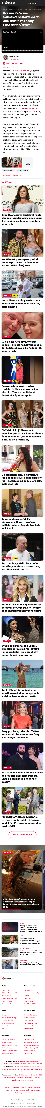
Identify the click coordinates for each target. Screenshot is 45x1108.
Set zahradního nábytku (25, 1069)
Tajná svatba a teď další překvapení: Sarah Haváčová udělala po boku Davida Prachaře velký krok (21, 524)
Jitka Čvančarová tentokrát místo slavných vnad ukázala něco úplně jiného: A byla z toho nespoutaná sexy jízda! (22, 220)
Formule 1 (5, 1026)
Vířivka (22, 1072)
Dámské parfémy (9, 1077)
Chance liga (5, 1015)
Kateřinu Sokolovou (20, 71)
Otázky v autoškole (30, 1050)
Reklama (16, 1087)
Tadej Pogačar (28, 998)
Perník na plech (28, 1028)
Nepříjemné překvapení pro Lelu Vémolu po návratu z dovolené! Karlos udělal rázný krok (20, 262)
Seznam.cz (32, 3)
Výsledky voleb (7, 996)
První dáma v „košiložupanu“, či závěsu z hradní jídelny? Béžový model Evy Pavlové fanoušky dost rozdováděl (22, 821)
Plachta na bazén (25, 1067)
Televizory (37, 1077)
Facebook (8, 1087)
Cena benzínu (17, 1063)
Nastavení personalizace (22, 1093)
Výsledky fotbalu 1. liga (9, 1018)
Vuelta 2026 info (29, 990)
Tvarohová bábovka (30, 1023)
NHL (3, 1028)
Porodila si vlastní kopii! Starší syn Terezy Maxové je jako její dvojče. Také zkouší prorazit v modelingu (22, 607)
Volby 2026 (5, 990)
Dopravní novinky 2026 (31, 1045)
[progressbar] (22, 50)
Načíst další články (22, 834)
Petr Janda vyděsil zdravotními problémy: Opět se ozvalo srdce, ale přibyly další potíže (21, 566)
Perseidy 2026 (7, 1063)
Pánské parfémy (27, 1080)
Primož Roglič (28, 1001)
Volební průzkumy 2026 (9, 993)
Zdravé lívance (28, 1020)
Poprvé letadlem (7, 1042)
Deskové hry (28, 1077)
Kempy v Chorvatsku (8, 1040)
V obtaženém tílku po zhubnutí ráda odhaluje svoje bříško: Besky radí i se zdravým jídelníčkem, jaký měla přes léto (22, 479)
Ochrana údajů (24, 1090)
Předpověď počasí (32, 1061)
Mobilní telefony (24, 1075)
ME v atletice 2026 (8, 1023)
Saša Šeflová (14, 56)
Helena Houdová (30, 108)
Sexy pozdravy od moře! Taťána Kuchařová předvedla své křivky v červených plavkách (21, 734)
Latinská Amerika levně (9, 1050)
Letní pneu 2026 (29, 1040)
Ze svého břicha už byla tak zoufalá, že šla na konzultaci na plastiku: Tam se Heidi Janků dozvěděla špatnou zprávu (20, 391)
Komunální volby (7, 1004)
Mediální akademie (34, 1087)
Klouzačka (12, 1069)
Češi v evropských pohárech (32, 1063)
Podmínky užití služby (11, 1090)
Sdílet (16, 63)
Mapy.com (21, 1061)
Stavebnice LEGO (36, 1075)
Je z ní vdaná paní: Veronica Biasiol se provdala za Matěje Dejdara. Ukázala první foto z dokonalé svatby (22, 777)
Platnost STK (28, 1053)
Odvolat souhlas (36, 1090)
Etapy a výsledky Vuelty (31, 993)
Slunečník (5, 1069)
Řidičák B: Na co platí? (31, 1048)
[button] (40, 32)
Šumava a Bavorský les (9, 1045)
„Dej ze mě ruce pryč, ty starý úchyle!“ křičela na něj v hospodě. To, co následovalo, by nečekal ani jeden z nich (22, 346)
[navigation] (2, 3)
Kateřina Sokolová (8, 170)
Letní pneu (19, 1077)
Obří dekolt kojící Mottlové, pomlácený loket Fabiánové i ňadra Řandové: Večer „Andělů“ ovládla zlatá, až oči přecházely (22, 435)
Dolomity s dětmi (7, 1053)
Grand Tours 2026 (30, 1004)
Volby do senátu (7, 1001)
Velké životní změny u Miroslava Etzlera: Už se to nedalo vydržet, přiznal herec (21, 303)
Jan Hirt (26, 996)
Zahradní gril (38, 1069)
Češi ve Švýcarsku (8, 1048)
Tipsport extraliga (8, 1020)
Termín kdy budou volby (9, 998)
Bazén (17, 1067)
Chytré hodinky (16, 1080)
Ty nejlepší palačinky (30, 1015)
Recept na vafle (29, 1026)
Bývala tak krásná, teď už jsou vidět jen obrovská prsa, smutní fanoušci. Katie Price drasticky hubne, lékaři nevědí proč (20, 650)
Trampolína (36, 1067)
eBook (8, 63)
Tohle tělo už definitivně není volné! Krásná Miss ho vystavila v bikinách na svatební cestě (20, 693)
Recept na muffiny (29, 1018)
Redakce (23, 1087)
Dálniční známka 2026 (31, 1042)
